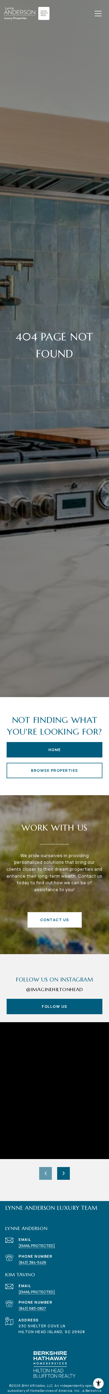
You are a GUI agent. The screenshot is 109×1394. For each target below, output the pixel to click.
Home (54, 749)
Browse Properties (54, 770)
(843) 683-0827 (32, 1308)
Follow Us (54, 1006)
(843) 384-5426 (32, 1262)
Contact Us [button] (54, 919)
